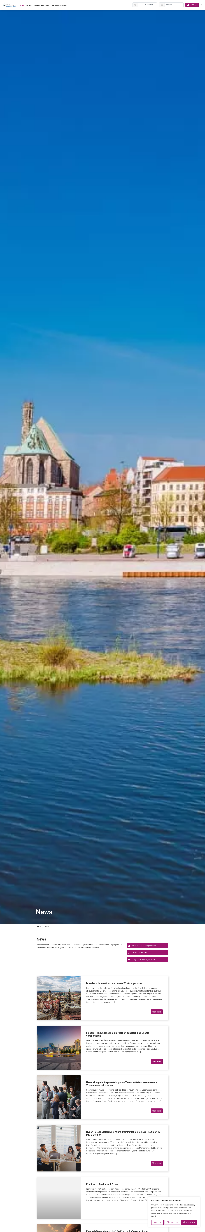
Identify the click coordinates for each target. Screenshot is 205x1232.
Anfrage (194, 5)
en (202, 5)
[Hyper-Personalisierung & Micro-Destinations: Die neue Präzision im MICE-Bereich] (59, 1148)
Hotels (29, 5)
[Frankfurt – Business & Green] (59, 1198)
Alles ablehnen (172, 1222)
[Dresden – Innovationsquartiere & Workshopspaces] (59, 998)
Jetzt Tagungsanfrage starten (144, 946)
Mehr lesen (156, 1012)
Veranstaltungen (41, 5)
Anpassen (157, 1222)
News (21, 5)
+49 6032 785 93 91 (140, 953)
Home (39, 927)
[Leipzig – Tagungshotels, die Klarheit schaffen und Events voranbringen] (59, 1048)
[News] (9, 5)
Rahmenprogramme (60, 5)
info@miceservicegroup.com (144, 959)
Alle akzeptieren (189, 1222)
